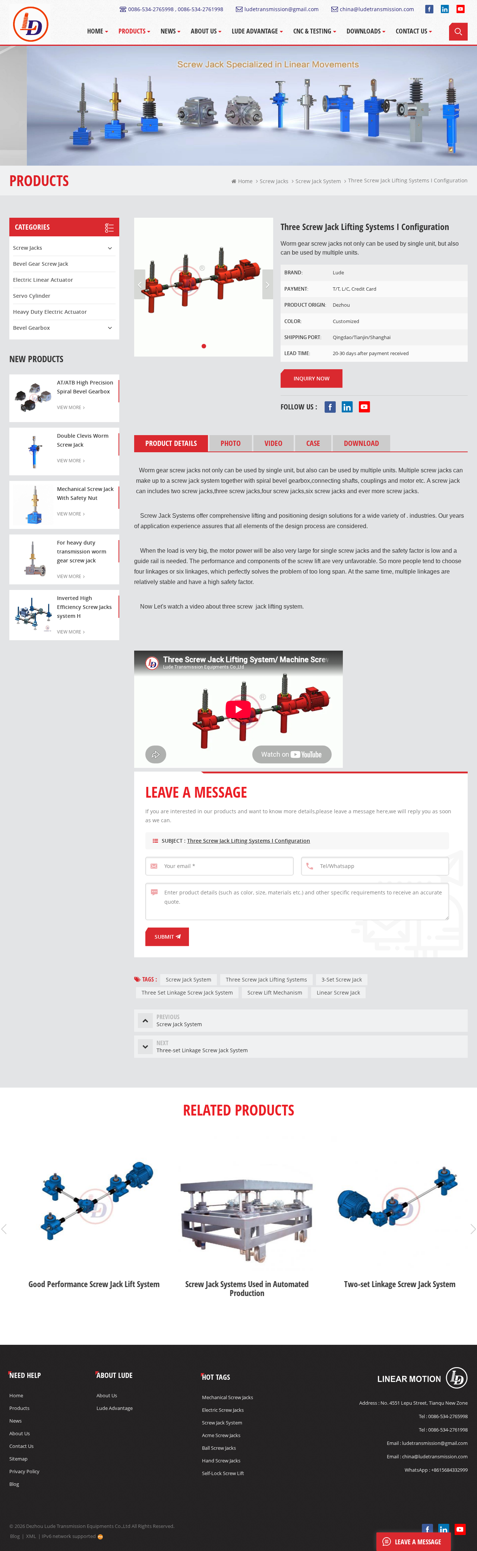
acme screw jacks (221, 1435)
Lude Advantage (255, 30)
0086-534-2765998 (448, 1416)
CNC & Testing (312, 30)
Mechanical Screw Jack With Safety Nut (85, 493)
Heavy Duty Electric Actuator (50, 311)
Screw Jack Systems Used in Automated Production (238, 1288)
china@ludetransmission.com (377, 9)
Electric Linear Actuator (43, 279)
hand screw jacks (221, 1460)
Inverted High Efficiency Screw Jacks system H (84, 606)
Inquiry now (311, 378)
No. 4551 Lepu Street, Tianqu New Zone (424, 1403)
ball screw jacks (219, 1448)
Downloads (363, 30)
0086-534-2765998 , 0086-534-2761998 (175, 9)
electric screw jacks (223, 1410)
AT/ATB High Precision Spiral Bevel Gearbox (85, 387)
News (168, 30)
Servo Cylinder (31, 295)
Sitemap (18, 1458)
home (245, 181)
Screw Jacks (274, 181)
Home (95, 30)
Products (132, 30)
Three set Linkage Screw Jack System (187, 992)
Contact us (21, 1446)
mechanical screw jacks (227, 1397)
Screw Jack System (188, 979)
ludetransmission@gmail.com (281, 9)
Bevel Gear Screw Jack (40, 263)
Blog (14, 1484)
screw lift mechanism (274, 992)
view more (69, 407)
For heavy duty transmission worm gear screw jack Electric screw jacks (81, 552)
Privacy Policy (24, 1471)
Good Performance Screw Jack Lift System (85, 1284)
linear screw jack (338, 992)
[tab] (171, 443)
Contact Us (411, 30)
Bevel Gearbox (31, 327)
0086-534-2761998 (448, 1429)
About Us (204, 30)
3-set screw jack (342, 979)
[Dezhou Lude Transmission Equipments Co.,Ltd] (29, 24)
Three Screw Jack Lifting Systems (266, 979)
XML (31, 1536)
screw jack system (222, 1422)
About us (19, 1433)
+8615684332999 (449, 1470)
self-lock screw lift (223, 1473)
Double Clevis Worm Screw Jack (82, 440)
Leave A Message (418, 1541)
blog (15, 1536)
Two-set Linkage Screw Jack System (391, 1284)
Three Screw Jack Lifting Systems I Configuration (248, 840)
